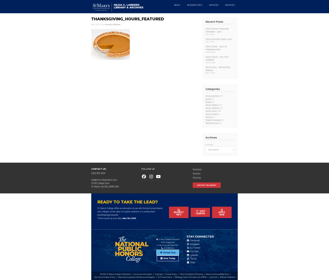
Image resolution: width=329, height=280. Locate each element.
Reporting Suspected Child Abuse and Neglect (136, 277)
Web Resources (211, 123)
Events (208, 99)
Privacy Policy (171, 274)
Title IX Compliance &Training (191, 274)
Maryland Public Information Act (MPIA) (191, 277)
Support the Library (206, 185)
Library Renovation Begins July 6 (218, 39)
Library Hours (211, 111)
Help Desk (213, 277)
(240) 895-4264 (98, 173)
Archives (209, 144)
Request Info (179, 213)
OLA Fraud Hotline (164, 277)
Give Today (169, 258)
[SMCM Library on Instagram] (151, 176)
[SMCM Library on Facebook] (144, 176)
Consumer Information (143, 274)
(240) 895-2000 (168, 248)
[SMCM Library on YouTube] (158, 176)
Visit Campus (200, 212)
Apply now (221, 213)
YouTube (194, 251)
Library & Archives (128, 6)
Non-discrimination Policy (104, 277)
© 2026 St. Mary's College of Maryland (115, 274)
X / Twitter (194, 248)
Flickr (192, 262)
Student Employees (213, 120)
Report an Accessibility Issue (217, 274)
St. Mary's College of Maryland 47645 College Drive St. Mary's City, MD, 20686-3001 (168, 242)
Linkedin (193, 255)
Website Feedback (227, 277)
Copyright (159, 274)
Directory (197, 177)
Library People (211, 114)
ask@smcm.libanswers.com (104, 180)
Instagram (194, 244)
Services (208, 117)
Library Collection (212, 108)
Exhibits (208, 102)
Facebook (194, 240)
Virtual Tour (169, 252)
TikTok (193, 258)
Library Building (211, 105)
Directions (197, 169)
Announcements (212, 96)
